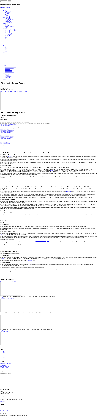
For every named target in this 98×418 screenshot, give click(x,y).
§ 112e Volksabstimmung (4, 135)
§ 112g (1, 137)
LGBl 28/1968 (3, 147)
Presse (4, 36)
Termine (4, 23)
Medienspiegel (7, 40)
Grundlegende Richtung (4, 366)
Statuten (6, 15)
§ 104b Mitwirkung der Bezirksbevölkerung (8, 124)
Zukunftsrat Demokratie (9, 35)
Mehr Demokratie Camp (9, 31)
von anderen (7, 25)
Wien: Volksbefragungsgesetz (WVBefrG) (8, 314)
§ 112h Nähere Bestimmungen (5, 138)
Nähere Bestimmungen (7, 132)
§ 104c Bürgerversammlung (5, 125)
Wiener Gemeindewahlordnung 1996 (42, 241)
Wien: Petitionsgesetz (4, 331)
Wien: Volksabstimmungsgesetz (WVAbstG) (8, 281)
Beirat (6, 14)
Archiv (6, 27)
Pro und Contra (7, 20)
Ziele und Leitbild (8, 11)
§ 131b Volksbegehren (4, 142)
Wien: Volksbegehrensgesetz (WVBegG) (7, 298)
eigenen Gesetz (28, 220)
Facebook (5, 410)
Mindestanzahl (68, 191)
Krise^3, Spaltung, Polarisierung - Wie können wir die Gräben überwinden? (20, 60)
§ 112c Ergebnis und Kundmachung (6, 131)
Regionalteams (7, 13)
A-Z (3, 41)
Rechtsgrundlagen (8, 21)
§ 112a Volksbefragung (4, 129)
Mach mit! (4, 42)
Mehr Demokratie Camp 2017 (10, 30)
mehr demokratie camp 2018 (10, 29)
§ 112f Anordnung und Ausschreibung (7, 136)
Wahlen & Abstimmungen (9, 26)
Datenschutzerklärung (4, 367)
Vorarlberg (7, 38)
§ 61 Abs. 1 (10, 156)
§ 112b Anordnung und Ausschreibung (7, 130)
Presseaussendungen (8, 39)
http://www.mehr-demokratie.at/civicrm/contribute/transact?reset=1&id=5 (13, 91)
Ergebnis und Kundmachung (8, 137)
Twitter (1, 410)
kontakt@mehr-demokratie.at (5, 363)
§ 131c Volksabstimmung (5, 143)
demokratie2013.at (8, 34)
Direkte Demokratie (6, 17)
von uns (6, 24)
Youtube (8, 410)
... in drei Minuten (8, 18)
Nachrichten (7, 37)
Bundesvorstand (8, 12)
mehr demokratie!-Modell (9, 19)
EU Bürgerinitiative (8, 22)
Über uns (4, 10)
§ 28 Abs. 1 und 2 (54, 244)
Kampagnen (5, 28)
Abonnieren (2, 401)
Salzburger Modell (8, 33)
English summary (8, 16)
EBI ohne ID (7, 32)
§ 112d (1, 132)
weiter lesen (2, 297)
